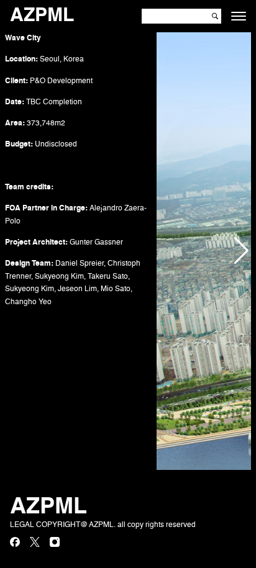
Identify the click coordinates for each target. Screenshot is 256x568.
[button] (241, 251)
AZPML (42, 16)
